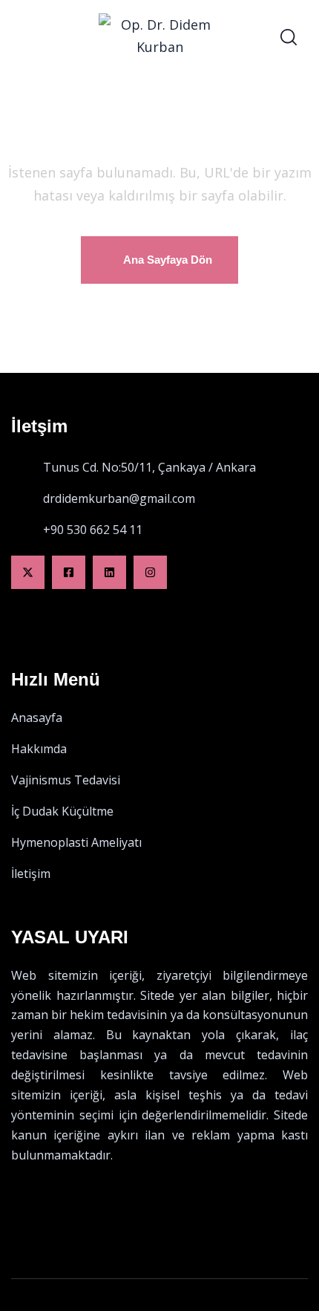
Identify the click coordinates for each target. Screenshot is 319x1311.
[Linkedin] (109, 572)
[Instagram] (150, 572)
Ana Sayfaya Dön (167, 259)
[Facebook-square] (68, 572)
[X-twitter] (28, 572)
